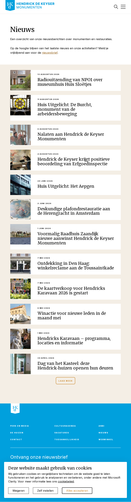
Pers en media (19, 426)
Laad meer (65, 381)
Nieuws (103, 433)
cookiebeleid (66, 481)
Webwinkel (106, 439)
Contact (16, 439)
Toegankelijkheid (66, 439)
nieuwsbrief (49, 52)
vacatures (61, 433)
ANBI (101, 426)
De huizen (16, 433)
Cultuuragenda (65, 426)
